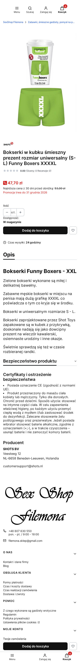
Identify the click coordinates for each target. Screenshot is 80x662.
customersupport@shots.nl (23, 466)
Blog (6, 565)
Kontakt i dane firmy (16, 562)
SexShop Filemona (13, 22)
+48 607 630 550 (20, 531)
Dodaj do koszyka (35, 230)
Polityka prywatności (16, 618)
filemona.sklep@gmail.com (25, 540)
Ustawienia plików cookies (20, 622)
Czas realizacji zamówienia (20, 590)
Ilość (6, 205)
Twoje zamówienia (14, 638)
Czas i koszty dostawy (17, 586)
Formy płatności (13, 582)
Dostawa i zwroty (14, 594)
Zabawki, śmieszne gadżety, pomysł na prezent (51, 22)
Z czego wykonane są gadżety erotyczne (29, 610)
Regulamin (9, 614)
